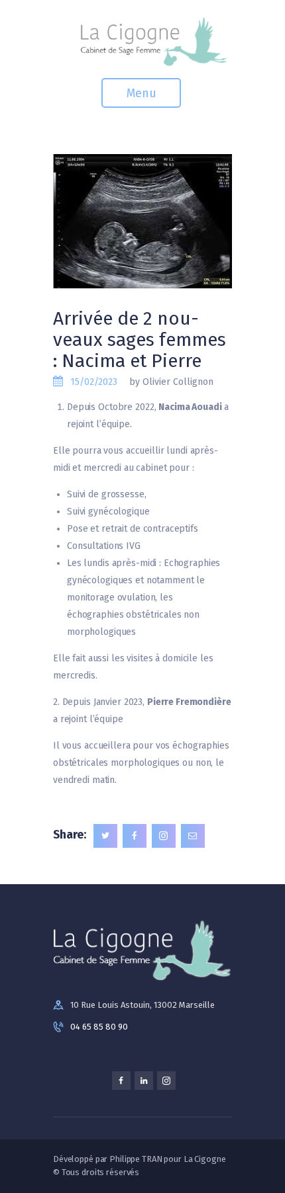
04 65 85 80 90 (99, 1027)
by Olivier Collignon (171, 382)
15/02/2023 (93, 382)
